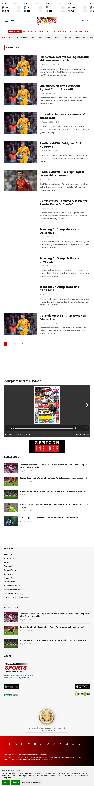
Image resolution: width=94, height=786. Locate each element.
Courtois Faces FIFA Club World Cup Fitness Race (63, 317)
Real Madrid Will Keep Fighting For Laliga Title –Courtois (62, 173)
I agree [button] (6, 782)
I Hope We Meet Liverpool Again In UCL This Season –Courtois (64, 58)
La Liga (78, 31)
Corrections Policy (12, 586)
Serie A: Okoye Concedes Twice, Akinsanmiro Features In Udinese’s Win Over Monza (54, 505)
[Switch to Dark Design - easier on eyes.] (87, 21)
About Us (8, 554)
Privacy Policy (10, 578)
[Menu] (10, 21)
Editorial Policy (10, 582)
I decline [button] (15, 782)
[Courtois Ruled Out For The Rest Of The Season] (20, 123)
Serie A (88, 31)
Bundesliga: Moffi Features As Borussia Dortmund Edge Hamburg (49, 518)
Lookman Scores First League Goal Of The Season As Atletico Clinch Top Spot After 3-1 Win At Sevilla (54, 466)
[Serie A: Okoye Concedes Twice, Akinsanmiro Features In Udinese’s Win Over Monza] (11, 507)
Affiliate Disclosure (12, 589)
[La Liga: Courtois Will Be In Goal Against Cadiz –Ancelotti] (20, 94)
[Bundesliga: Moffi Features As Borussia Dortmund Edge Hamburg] (11, 521)
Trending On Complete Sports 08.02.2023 (59, 288)
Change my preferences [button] (31, 782)
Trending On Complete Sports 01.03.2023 (59, 259)
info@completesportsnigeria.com (22, 675)
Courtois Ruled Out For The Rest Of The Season (62, 116)
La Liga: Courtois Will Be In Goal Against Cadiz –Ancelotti (60, 87)
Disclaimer (8, 574)
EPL (71, 31)
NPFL (49, 31)
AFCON (57, 31)
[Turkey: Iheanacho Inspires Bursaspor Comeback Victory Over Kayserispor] (11, 494)
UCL (65, 31)
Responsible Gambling (13, 593)
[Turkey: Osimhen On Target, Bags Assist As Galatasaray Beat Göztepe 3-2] (11, 481)
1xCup (42, 31)
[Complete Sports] (47, 21)
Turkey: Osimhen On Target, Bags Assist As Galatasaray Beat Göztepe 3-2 (53, 478)
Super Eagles (29, 31)
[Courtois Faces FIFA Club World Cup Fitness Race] (20, 324)
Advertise (8, 562)
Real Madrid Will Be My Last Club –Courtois (61, 145)
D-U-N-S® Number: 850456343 (17, 597)
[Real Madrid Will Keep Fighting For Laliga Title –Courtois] (20, 180)
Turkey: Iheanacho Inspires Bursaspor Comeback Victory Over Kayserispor (53, 491)
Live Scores (14, 31)
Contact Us (9, 558)
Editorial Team (10, 570)
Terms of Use (10, 566)
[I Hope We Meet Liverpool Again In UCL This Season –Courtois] (20, 65)
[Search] (83, 21)
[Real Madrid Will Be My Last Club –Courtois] (20, 152)
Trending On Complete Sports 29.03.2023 (59, 231)
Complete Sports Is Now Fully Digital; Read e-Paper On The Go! (64, 202)
